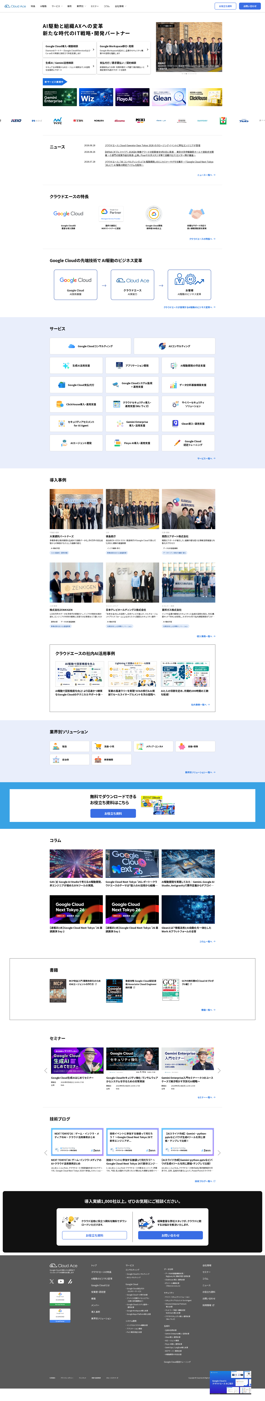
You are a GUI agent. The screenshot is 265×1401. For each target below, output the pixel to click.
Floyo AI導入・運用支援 (173, 1344)
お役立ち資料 (208, 1291)
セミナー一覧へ (205, 1097)
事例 (69, 6)
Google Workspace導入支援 (137, 1310)
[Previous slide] (159, 48)
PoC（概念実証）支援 (134, 1332)
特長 (33, 6)
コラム (107, 6)
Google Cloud (132, 1284)
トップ (94, 1265)
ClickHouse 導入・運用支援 (175, 1279)
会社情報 (119, 6)
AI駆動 (43, 6)
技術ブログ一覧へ (203, 1181)
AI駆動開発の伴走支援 (173, 1354)
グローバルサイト (111, 1378)
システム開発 (131, 1320)
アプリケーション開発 (134, 1328)
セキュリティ (169, 1292)
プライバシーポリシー (67, 1378)
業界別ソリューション (101, 1318)
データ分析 (168, 1269)
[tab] (182, 73)
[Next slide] (218, 48)
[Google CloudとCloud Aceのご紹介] (230, 1372)
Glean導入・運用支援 (172, 1337)
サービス (56, 6)
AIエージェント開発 (172, 1340)
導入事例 (95, 1311)
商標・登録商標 (96, 1378)
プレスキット (82, 1378)
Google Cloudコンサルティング (138, 1274)
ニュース (206, 1285)
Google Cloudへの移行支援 (137, 1294)
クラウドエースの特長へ (200, 238)
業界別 (80, 6)
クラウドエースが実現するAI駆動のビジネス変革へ (188, 307)
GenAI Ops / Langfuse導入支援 (176, 1347)
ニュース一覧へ (204, 175)
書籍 (93, 1298)
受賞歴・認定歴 (98, 1291)
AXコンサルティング (134, 1277)
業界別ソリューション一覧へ (198, 772)
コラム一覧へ (205, 941)
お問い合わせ (208, 1298)
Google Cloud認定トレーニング (177, 1361)
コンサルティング (132, 1269)
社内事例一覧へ (199, 704)
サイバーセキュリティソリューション (177, 1297)
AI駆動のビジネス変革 (101, 1278)
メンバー (95, 1305)
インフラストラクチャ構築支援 (137, 1325)
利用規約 (52, 1378)
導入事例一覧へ (204, 636)
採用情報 (206, 1305)
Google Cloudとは (100, 1285)
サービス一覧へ (204, 458)
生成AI (167, 1325)
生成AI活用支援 (171, 1330)
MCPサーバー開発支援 (173, 1351)
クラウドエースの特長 (101, 1272)
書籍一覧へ (206, 1009)
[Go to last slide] (47, 1070)
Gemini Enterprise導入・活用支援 (177, 1333)
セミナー (95, 6)
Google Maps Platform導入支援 (139, 1314)
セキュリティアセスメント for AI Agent (178, 1300)
